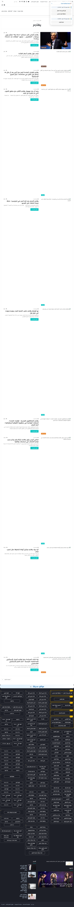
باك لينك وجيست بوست (67, 811)
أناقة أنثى (56, 753)
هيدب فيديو (56, 765)
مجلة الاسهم (67, 743)
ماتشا (31, 757)
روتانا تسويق (67, 759)
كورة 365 (18, 693)
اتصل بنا (3, 904)
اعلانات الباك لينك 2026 (56, 806)
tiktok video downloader (6, 836)
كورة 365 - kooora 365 (17, 744)
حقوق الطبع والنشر (35, 2)
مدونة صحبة (67, 778)
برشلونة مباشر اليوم (6, 707)
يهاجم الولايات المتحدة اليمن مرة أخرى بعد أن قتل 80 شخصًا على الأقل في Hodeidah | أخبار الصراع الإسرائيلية (22, 74)
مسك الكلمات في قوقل (67, 732)
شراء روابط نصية (67, 791)
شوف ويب (56, 740)
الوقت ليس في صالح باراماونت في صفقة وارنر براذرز (23, 867)
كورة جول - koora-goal (17, 725)
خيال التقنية (67, 740)
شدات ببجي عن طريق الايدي (31, 719)
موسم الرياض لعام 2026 (67, 806)
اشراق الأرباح (56, 782)
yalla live (12, 713)
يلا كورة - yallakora (6, 739)
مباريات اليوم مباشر (42, 795)
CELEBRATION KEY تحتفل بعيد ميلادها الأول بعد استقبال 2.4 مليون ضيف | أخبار (57, 885)
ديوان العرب (42, 783)
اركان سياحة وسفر (62, 725)
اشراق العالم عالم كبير (56, 799)
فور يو (31, 732)
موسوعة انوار (67, 782)
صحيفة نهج (67, 749)
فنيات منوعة (20, 11)
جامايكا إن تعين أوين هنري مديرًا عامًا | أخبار (23, 896)
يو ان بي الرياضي (56, 815)
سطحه (31, 827)
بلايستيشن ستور (42, 748)
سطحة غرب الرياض (31, 833)
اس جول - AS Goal (6, 743)
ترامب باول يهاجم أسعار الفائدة (29, 53)
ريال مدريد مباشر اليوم (17, 707)
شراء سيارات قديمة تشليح (37, 853)
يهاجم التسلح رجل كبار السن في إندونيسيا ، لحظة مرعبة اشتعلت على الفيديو (23, 202)
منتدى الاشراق (68, 802)
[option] (55, 879)
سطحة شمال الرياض (43, 833)
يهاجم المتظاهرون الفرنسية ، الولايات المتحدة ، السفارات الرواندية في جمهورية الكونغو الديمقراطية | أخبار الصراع (22, 422)
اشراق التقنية (56, 732)
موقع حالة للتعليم (67, 818)
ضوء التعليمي (68, 719)
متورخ (68, 756)
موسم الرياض (56, 802)
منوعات (15, 11)
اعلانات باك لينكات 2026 (12, 812)
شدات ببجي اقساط (43, 693)
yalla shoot (31, 792)
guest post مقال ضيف (31, 767)
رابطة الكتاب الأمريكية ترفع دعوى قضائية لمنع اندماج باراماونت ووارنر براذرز (23, 888)
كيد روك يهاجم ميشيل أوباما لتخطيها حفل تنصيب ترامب (23, 550)
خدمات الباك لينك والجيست (42, 767)
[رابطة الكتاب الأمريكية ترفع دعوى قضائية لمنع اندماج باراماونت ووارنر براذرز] (32, 886)
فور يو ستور (31, 716)
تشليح (42, 840)
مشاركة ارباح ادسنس (56, 693)
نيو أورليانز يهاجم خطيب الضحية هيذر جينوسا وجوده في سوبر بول (22, 312)
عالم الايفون (67, 746)
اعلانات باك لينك (43, 786)
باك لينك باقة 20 (31, 771)
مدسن (56, 756)
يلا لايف (12, 701)
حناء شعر (31, 754)
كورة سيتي (6, 693)
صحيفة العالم (56, 821)
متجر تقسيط (31, 709)
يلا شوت (42, 792)
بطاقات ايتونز (31, 744)
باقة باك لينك (67, 705)
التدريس (67, 799)
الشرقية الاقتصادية (56, 743)
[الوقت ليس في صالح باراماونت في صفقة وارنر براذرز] (32, 867)
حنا (42, 757)
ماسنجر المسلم (62, 713)
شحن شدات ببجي (42, 735)
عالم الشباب (62, 699)
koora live (6, 729)
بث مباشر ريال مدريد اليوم (6, 697)
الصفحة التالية (7, 679)
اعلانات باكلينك (31, 786)
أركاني (67, 775)
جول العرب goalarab (18, 696)
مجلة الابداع (56, 759)
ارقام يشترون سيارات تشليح (42, 848)
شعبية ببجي (42, 744)
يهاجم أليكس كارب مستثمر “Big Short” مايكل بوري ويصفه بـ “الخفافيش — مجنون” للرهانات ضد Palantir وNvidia (22, 36)
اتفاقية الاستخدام (26, 904)
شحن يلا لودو (42, 740)
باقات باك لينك (56, 791)
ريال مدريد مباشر (42, 798)
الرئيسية (38, 20)
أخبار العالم (10, 11)
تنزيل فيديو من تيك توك (18, 831)
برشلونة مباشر (31, 795)
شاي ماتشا (42, 761)
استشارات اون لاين (56, 762)
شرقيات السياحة (56, 778)
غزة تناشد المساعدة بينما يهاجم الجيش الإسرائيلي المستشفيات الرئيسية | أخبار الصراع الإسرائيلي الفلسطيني (23, 661)
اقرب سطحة (31, 837)
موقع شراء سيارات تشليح (31, 844)
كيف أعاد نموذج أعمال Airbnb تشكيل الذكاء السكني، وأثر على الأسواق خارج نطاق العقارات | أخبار (23, 877)
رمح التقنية (68, 769)
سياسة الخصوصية (43, 2)
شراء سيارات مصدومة (31, 848)
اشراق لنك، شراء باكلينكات (67, 795)
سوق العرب (42, 771)
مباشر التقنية (56, 775)
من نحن (32, 904)
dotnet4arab (35, 33)
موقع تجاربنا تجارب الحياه (31, 778)
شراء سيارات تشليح (43, 843)
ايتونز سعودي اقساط (42, 703)
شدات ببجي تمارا (31, 693)
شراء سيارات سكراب (31, 840)
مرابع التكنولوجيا (56, 736)
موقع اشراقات (68, 722)
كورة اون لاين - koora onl (17, 739)
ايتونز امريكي (31, 699)
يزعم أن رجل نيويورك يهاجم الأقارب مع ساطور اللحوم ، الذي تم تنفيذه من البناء (21, 92)
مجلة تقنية (68, 815)
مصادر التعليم (56, 810)
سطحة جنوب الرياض (43, 837)
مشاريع (31, 783)
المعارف (67, 765)
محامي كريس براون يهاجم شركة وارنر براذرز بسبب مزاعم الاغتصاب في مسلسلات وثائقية (23, 440)
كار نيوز (56, 749)
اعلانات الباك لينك (56, 794)
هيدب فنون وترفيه (68, 821)
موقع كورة (12, 776)
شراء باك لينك (67, 788)
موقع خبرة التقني (67, 753)
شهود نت (56, 772)
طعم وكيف (67, 772)
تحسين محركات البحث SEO (56, 706)
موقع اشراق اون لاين (56, 722)
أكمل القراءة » (34, 45)
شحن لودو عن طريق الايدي (31, 740)
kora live (6, 751)
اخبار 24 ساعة (56, 818)
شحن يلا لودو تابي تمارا (31, 724)
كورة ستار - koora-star (6, 720)
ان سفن (67, 736)
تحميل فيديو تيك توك (6, 831)
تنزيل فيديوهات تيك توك (18, 836)
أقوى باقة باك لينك (31, 775)
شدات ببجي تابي (31, 696)
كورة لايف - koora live (17, 796)
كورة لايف (18, 754)
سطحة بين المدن (42, 830)
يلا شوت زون (17, 822)
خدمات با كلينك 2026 (43, 778)
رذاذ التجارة (56, 769)
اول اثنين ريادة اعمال (67, 693)
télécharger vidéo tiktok (12, 840)
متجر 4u (42, 719)
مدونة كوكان (56, 746)
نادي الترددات (67, 762)
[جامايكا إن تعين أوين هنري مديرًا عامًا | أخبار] (32, 896)
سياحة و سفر (4, 11)
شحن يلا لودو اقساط (31, 703)
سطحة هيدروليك (31, 830)
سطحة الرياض (43, 827)
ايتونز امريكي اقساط (31, 728)
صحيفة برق (56, 719)
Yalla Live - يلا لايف (6, 735)
